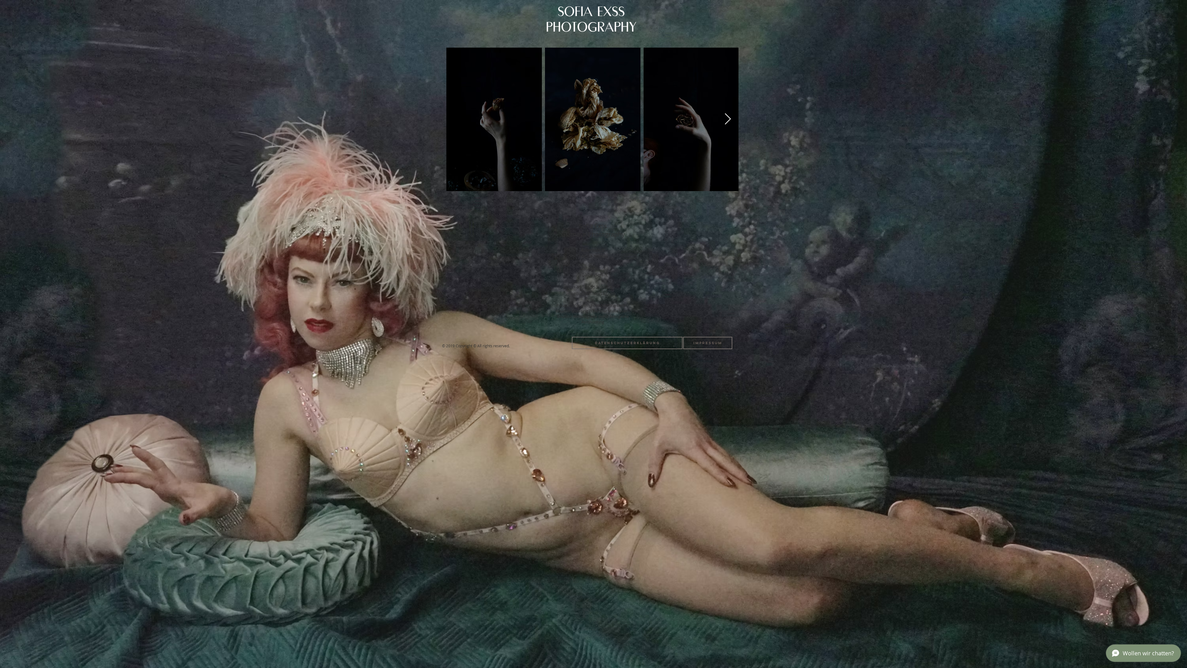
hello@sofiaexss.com (593, 293)
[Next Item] (727, 119)
